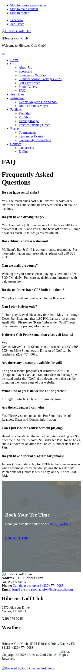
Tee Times (17, 24)
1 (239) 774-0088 (38, 585)
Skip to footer (19, 13)
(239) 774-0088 (60, 524)
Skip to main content (24, 9)
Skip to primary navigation (28, 5)
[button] (13, 64)
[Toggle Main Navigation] (3, 54)
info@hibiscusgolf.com (42, 589)
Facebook (16, 20)
